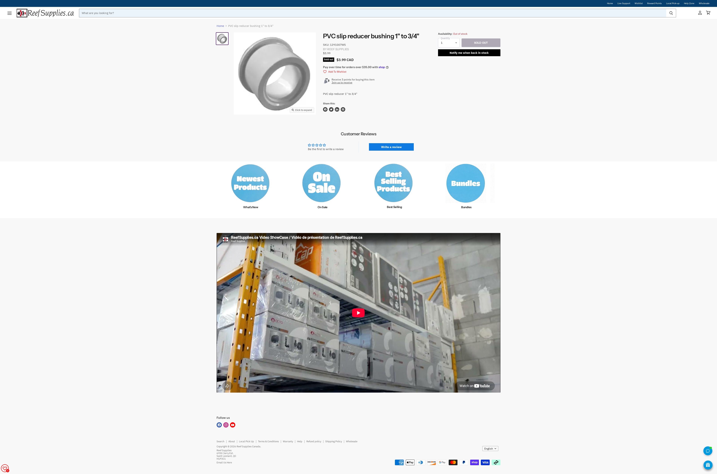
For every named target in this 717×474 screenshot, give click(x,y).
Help (299, 441)
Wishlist (639, 3)
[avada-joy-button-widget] (708, 465)
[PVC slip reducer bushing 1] (222, 39)
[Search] (671, 13)
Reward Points (654, 3)
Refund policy (313, 441)
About (231, 441)
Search (220, 441)
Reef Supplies (338, 49)
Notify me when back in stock (469, 53)
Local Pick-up (672, 3)
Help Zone (689, 3)
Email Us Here (224, 462)
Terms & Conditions (268, 441)
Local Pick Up (246, 441)
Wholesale (704, 3)
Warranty (288, 441)
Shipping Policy (333, 441)
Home (610, 3)
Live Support (623, 3)
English (488, 448)
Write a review (391, 147)
